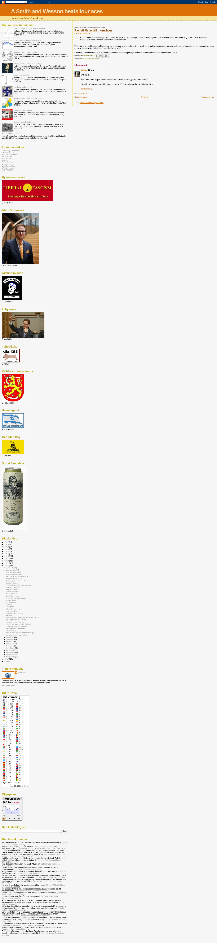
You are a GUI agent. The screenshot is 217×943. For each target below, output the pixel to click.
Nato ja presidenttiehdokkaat (16, 620)
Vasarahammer (8, 164)
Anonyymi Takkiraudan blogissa (15, 929)
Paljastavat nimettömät (14, 574)
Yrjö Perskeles (8, 170)
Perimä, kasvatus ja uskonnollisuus (18, 624)
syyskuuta (10, 639)
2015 (7, 556)
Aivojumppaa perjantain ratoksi (17, 581)
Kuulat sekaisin (11, 611)
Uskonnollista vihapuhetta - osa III (27, 40)
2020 (7, 544)
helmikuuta (10, 654)
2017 (7, 551)
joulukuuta (10, 568)
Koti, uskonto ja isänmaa (12, 134)
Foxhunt (9, 605)
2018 (7, 549)
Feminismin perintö (12, 592)
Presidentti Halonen (82, 33)
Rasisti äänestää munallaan (16, 598)
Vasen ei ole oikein (21, 75)
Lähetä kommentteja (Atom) (91, 103)
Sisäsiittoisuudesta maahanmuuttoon (19, 585)
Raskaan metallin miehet (24, 87)
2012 (7, 563)
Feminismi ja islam (12, 589)
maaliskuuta (10, 652)
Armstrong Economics (10, 151)
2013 (7, 561)
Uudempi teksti (80, 97)
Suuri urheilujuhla (12, 583)
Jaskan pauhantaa (9, 154)
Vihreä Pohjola (11, 630)
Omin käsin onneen (13, 596)
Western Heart (7, 168)
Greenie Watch (8, 153)
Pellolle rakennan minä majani (16, 626)
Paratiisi (9, 615)
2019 (7, 547)
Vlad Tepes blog (8, 166)
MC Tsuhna (6, 158)
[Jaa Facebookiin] (105, 56)
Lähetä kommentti (80, 93)
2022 (7, 542)
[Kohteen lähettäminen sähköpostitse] (97, 56)
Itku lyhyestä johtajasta (23, 110)
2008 (7, 661)
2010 (7, 659)
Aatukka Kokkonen (12, 594)
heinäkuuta (10, 644)
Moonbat (5, 160)
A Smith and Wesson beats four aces (57, 11)
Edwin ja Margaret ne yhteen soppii (28, 64)
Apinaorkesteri (11, 602)
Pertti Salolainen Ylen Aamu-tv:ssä (29, 873)
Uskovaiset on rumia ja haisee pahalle (29, 29)
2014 (7, 558)
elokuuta (9, 641)
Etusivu (144, 97)
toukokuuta (10, 648)
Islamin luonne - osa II (14, 609)
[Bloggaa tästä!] (100, 56)
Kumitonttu (22, 672)
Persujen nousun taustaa (15, 622)
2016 (7, 554)
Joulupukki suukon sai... (14, 579)
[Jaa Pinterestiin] (108, 56)
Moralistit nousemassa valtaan (17, 635)
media (85, 58)
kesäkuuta (10, 646)
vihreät (97, 58)
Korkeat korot (11, 600)
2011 (7, 566)
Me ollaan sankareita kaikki (15, 628)
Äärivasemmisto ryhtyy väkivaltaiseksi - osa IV (22, 618)
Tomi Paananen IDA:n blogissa (52, 877)
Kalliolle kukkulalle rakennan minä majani (20, 633)
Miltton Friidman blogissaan (30, 870)
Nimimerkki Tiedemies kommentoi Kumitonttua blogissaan (26, 916)
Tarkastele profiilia (9, 685)
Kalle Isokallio (7, 156)
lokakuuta (10, 637)
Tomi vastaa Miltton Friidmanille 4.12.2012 (33, 891)
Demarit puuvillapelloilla (24, 122)
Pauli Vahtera (7, 162)
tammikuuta (10, 657)
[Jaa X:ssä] (102, 56)
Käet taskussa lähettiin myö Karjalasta (29, 99)
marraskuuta (11, 570)
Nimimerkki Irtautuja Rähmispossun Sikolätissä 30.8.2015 (42, 848)
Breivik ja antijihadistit (13, 572)
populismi (91, 58)
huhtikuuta (10, 650)
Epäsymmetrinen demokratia (25, 52)
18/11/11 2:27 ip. (87, 89)
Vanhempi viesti (208, 97)
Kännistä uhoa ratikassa (14, 613)
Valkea (84, 70)
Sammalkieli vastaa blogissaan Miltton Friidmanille (23, 925)
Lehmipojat (10, 607)
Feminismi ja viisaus (13, 587)
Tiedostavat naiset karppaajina (17, 576)
